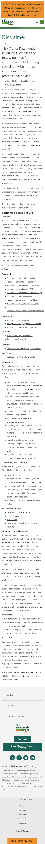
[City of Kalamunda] (7, 22)
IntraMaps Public (14, 84)
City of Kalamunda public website (21, 81)
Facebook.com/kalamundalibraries (21, 296)
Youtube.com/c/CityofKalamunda (21, 357)
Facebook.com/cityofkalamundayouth (23, 303)
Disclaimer (22, 815)
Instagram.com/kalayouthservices (21, 327)
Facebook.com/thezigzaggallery (20, 281)
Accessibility (22, 819)
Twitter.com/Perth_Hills (17, 339)
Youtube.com (12, 526)
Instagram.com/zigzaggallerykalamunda (24, 323)
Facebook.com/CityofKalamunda (21, 278)
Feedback (22, 739)
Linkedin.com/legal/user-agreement (22, 523)
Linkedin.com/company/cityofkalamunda (24, 348)
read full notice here (27, 15)
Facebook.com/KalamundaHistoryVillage (24, 292)
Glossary (22, 823)
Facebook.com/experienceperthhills (22, 300)
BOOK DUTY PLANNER (22, 841)
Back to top (23, 831)
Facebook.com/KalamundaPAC (20, 289)
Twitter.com (12, 519)
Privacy (22, 806)
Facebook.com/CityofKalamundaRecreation (25, 310)
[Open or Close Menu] (42, 22)
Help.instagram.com (15, 516)
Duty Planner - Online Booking (22, 747)
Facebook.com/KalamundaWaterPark (23, 285)
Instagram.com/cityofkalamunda (20, 320)
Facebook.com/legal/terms (18, 512)
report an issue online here (25, 603)
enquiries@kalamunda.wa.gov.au (28, 607)
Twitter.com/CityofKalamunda (19, 335)
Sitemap (22, 810)
